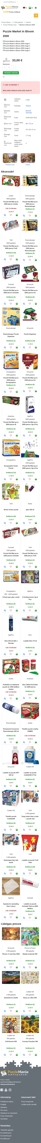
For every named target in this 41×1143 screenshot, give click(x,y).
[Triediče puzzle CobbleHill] (5, 830)
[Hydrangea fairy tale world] (5, 873)
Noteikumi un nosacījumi (8, 1113)
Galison (28, 22)
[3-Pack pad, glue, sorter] (5, 610)
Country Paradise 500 (30, 1041)
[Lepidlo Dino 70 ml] (24, 654)
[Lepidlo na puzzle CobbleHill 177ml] (24, 786)
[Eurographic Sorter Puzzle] (5, 479)
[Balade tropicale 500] (24, 967)
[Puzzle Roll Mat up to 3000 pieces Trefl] (5, 259)
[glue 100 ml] (24, 523)
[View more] (11, 186)
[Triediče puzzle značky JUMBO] (24, 742)
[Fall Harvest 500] (5, 1055)
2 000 (28, 100)
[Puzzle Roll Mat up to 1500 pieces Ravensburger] (24, 260)
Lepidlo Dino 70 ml (30, 641)
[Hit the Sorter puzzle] (5, 523)
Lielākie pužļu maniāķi (28, 1104)
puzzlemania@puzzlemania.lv (10, 1082)
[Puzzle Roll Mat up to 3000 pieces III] (5, 435)
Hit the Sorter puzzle (11, 509)
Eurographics (11, 372)
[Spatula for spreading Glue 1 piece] (5, 917)
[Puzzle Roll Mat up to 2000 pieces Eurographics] (5, 392)
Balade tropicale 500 (30, 954)
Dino (30, 635)
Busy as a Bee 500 (30, 998)
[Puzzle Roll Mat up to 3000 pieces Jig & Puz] (24, 435)
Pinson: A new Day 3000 (11, 954)
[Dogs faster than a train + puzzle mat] (24, 830)
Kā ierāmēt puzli (5, 1136)
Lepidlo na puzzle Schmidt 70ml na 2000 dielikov (30, 906)
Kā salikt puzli (5, 1138)
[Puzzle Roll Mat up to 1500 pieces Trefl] (24, 567)
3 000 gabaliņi (11, 951)
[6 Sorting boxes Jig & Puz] (24, 610)
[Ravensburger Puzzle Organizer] (5, 347)
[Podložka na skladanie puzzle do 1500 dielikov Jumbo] (5, 699)
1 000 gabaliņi (30, 813)
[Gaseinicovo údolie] (5, 1011)
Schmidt (11, 284)
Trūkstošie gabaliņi (6, 1130)
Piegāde (3, 1104)
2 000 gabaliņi (18, 22)
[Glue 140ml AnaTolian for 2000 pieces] (24, 698)
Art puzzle (30, 284)
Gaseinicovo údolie (11, 998)
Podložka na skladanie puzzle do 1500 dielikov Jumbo (11, 687)
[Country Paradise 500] (24, 1055)
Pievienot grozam (11, 73)
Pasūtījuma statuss (6, 1101)
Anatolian (11, 416)
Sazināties (4, 1119)
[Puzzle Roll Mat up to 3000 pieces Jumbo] (5, 215)
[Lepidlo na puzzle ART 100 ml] (5, 786)
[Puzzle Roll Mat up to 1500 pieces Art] (24, 391)
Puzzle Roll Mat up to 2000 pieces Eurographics (10, 380)
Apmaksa (3, 1107)
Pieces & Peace (30, 948)
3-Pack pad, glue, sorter (11, 597)
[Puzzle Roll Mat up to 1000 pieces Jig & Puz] (24, 479)
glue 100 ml (30, 509)
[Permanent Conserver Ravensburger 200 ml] (5, 742)
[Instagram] (10, 1091)
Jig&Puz (30, 416)
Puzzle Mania (6, 22)
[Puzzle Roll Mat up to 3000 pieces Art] (24, 304)
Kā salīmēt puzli (5, 1133)
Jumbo (11, 196)
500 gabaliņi (30, 951)
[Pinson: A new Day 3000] (5, 967)
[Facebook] (1, 1091)
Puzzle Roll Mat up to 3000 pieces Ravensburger (30, 204)
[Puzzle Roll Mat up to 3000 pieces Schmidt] (5, 304)
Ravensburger (30, 196)
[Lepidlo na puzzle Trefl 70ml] (24, 873)
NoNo (30, 504)
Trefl (11, 240)
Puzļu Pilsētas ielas (10, 25)
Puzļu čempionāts (6, 1116)
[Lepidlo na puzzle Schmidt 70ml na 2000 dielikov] (24, 918)
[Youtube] (6, 1091)
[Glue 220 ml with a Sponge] (5, 654)
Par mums (3, 1110)
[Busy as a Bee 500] (24, 1011)
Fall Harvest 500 (11, 1041)
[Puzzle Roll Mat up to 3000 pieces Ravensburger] (24, 216)
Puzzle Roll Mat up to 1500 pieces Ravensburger (30, 248)
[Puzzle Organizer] (24, 347)
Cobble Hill (30, 767)
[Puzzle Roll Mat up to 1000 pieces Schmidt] (5, 567)
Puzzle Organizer (30, 334)
